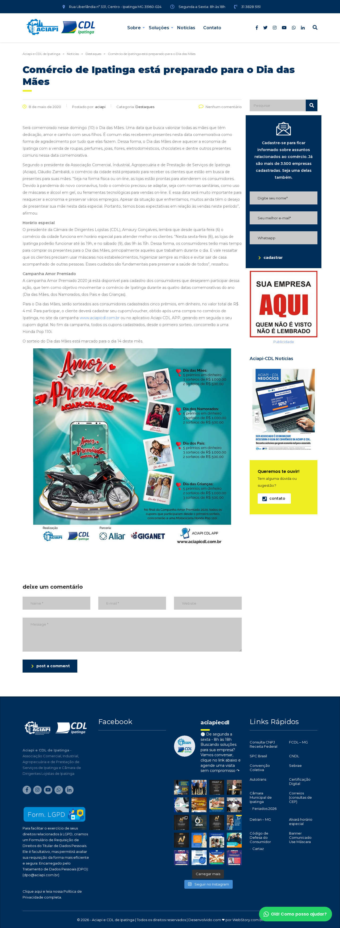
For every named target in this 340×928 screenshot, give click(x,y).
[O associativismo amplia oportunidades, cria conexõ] (216, 804)
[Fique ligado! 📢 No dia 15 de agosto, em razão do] (199, 840)
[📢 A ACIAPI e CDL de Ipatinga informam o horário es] (199, 857)
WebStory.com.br (247, 920)
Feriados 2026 (264, 808)
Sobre (134, 27)
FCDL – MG (298, 742)
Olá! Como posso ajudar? (299, 914)
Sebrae (295, 765)
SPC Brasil (258, 756)
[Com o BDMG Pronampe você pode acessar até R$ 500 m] (199, 804)
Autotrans (258, 779)
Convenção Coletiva (260, 767)
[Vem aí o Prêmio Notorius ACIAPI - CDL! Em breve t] (181, 840)
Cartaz (258, 848)
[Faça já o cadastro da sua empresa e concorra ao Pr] (234, 787)
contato (277, 498)
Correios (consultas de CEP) (300, 797)
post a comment (53, 666)
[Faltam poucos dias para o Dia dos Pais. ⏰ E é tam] (181, 857)
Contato (212, 27)
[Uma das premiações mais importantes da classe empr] (216, 822)
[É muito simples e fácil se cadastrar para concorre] (181, 822)
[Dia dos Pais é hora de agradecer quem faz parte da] (234, 857)
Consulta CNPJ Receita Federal (263, 744)
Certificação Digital (300, 781)
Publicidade (283, 342)
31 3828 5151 (251, 7)
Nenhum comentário (224, 107)
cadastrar (273, 257)
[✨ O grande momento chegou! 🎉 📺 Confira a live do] (234, 804)
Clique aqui (32, 891)
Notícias (186, 27)
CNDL (294, 756)
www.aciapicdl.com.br (100, 317)
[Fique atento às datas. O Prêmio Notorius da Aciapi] (216, 787)
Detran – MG (260, 819)
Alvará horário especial (300, 821)
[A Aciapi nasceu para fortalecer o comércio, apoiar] (199, 822)
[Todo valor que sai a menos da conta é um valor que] (181, 787)
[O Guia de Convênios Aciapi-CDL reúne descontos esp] (234, 822)
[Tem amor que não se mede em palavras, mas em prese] (234, 840)
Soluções (159, 27)
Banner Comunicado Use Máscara (300, 837)
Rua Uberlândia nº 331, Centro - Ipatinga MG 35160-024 (115, 7)
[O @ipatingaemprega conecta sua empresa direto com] (216, 857)
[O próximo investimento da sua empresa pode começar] (216, 840)
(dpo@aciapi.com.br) (41, 875)
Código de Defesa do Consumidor (260, 837)
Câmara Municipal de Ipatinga (261, 797)
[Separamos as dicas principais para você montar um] (181, 804)
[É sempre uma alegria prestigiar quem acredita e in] (199, 787)
